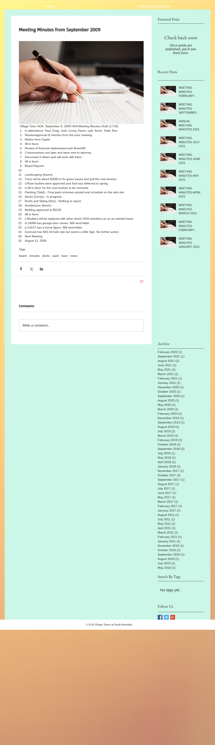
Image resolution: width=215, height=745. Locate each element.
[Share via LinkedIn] (41, 269)
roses (73, 255)
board (23, 255)
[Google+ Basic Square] (172, 617)
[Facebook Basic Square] (160, 617)
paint (55, 255)
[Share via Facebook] (21, 269)
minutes (34, 255)
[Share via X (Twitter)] (31, 269)
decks (46, 255)
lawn (65, 255)
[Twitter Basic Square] (166, 617)
